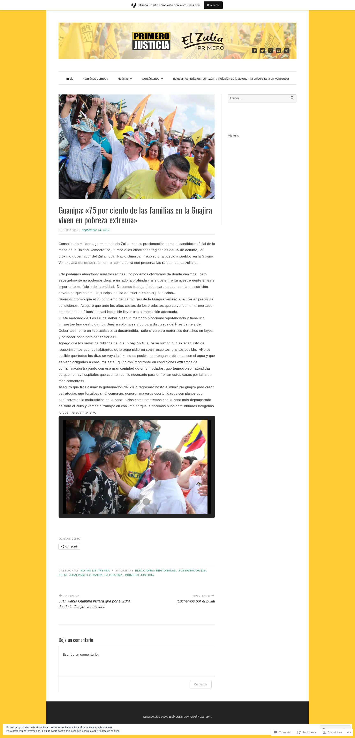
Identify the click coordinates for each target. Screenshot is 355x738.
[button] (127, 502)
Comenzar (213, 5)
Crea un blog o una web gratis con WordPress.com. (177, 716)
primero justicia (139, 575)
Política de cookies (108, 731)
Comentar (200, 684)
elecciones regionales (155, 570)
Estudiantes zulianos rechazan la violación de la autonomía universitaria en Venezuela (231, 78)
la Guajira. (114, 575)
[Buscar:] (262, 98)
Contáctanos (150, 78)
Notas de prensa (95, 570)
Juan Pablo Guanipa (86, 575)
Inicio (70, 78)
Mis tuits (233, 135)
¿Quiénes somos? (95, 78)
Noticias (123, 78)
